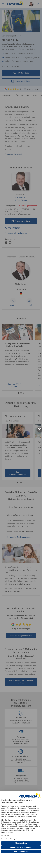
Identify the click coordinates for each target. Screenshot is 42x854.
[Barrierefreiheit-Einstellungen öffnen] (39, 429)
